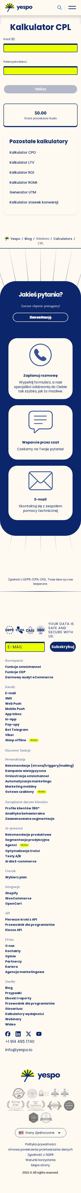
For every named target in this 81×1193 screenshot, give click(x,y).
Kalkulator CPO (23, 152)
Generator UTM (23, 192)
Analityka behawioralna (25, 813)
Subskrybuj (62, 646)
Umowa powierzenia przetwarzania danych (40, 1149)
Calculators (62, 239)
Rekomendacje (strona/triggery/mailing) (39, 765)
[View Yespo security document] (40, 630)
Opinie (10, 956)
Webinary (13, 1019)
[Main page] (18, 8)
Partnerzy (13, 961)
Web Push (13, 703)
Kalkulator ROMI (23, 182)
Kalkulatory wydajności (24, 1014)
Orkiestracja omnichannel (27, 776)
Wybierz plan (16, 877)
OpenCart (13, 903)
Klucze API (13, 930)
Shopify (11, 893)
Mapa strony (40, 1165)
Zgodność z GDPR (40, 1154)
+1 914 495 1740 (19, 1041)
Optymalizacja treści (22, 851)
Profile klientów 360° (22, 808)
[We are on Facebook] (7, 1034)
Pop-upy (12, 724)
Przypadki (13, 993)
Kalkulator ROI (22, 172)
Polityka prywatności (40, 1144)
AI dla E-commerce (21, 861)
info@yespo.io (18, 1049)
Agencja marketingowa (24, 972)
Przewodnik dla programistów (30, 924)
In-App (10, 719)
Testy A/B (13, 856)
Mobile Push (15, 709)
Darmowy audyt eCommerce (29, 677)
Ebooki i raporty (18, 998)
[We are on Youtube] (38, 1034)
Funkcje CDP (15, 672)
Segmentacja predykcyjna (27, 840)
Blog (28, 239)
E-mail (10, 693)
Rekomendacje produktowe (28, 834)
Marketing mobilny (21, 786)
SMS (8, 698)
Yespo (15, 239)
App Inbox (13, 714)
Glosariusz (14, 1008)
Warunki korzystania (40, 1160)
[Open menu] (72, 7)
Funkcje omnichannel (23, 667)
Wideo (10, 1024)
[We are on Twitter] (28, 1034)
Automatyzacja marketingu (28, 781)
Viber (9, 735)
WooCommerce (18, 898)
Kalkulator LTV (22, 162)
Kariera (11, 966)
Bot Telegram (16, 730)
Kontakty (13, 951)
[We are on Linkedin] (18, 1034)
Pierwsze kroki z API (21, 919)
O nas (9, 946)
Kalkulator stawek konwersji (34, 202)
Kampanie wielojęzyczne (25, 771)
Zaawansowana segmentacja (29, 819)
